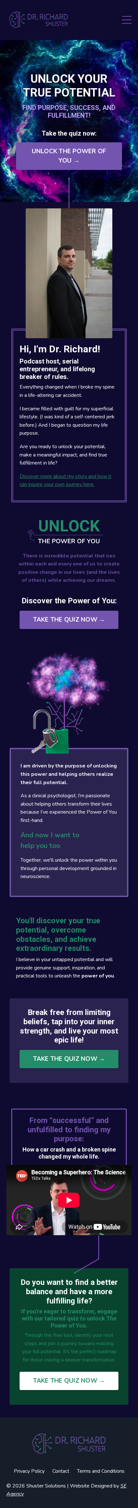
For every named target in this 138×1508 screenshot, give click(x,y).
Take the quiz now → (69, 620)
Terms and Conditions (101, 1471)
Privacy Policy (29, 1471)
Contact (60, 1471)
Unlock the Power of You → (69, 156)
